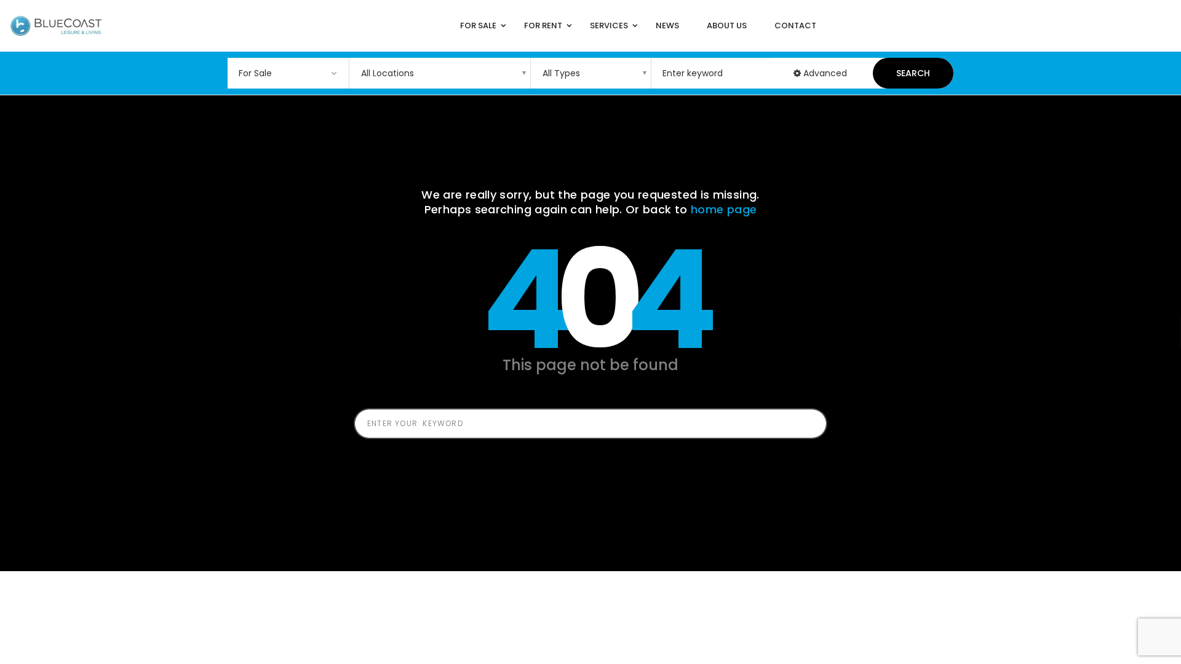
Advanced (824, 73)
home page (724, 209)
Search (913, 73)
